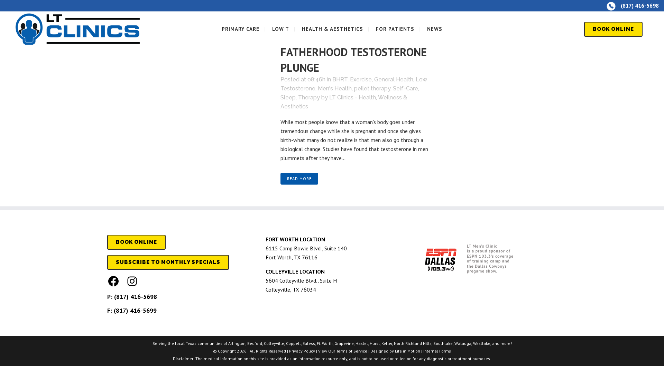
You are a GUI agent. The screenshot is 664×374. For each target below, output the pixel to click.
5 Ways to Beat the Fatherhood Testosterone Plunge (353, 52)
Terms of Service (351, 351)
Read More (299, 178)
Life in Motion (407, 351)
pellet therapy (372, 88)
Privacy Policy (302, 351)
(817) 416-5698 (135, 297)
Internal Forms (437, 351)
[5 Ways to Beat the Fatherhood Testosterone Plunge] (190, 67)
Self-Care (405, 88)
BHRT (340, 79)
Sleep (288, 97)
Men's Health (335, 88)
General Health (393, 79)
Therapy (309, 97)
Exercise (361, 79)
